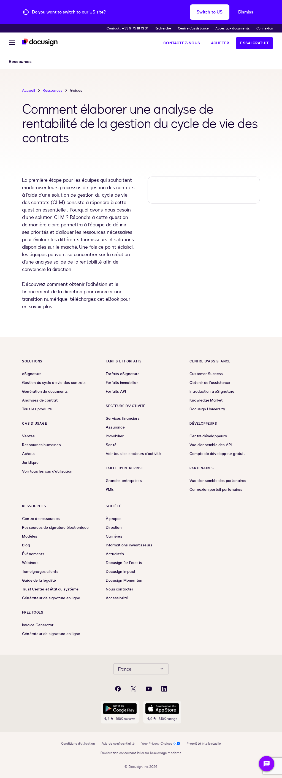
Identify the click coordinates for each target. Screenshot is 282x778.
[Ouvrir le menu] (12, 43)
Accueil (28, 90)
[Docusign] (40, 42)
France (124, 669)
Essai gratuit (254, 43)
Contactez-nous (181, 43)
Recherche (163, 28)
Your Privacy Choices (156, 743)
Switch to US (210, 12)
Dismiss (245, 12)
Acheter (220, 43)
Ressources (52, 90)
